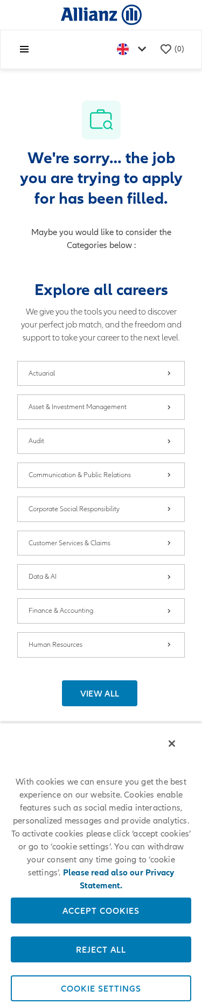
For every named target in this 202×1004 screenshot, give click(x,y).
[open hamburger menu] (24, 49)
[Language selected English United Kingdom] (133, 49)
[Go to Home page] (101, 14)
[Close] (172, 743)
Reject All (101, 949)
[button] (100, 693)
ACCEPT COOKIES (101, 910)
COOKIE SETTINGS (101, 988)
